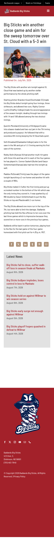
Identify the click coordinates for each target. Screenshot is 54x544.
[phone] (30, 442)
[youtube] (20, 442)
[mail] (25, 442)
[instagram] (15, 442)
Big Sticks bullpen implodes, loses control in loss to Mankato (25, 282)
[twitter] (10, 442)
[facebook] (5, 442)
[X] (18, 244)
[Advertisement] (27, 367)
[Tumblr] (32, 244)
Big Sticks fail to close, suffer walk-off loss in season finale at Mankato (26, 266)
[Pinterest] (39, 244)
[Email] (46, 244)
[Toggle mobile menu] (48, 10)
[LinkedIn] (25, 244)
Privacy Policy (19, 476)
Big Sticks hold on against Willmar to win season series (26, 297)
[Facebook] (11, 244)
